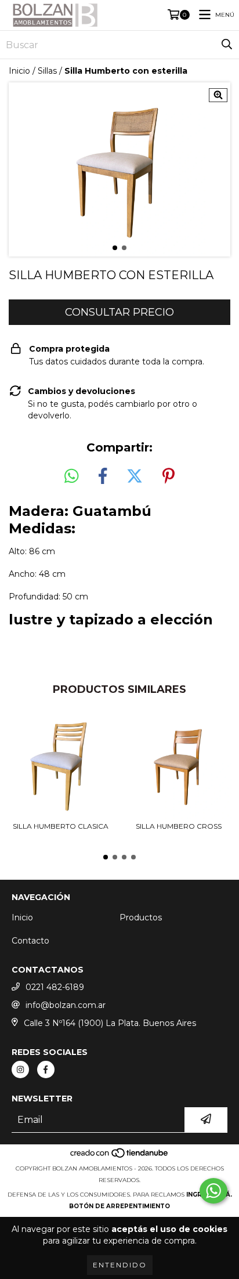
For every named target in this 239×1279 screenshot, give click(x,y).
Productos (140, 917)
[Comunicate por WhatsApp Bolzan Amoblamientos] (213, 1191)
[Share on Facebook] (103, 476)
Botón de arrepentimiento (119, 1206)
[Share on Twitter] (135, 476)
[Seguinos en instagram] (20, 1069)
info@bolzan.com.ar (66, 1005)
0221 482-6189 (55, 987)
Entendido (120, 1264)
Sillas (47, 71)
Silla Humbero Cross (179, 826)
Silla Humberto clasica (60, 826)
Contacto (30, 940)
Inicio (19, 71)
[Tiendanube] (120, 1157)
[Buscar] (227, 44)
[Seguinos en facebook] (46, 1069)
